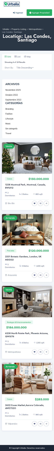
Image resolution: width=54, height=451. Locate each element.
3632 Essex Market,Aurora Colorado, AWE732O (24, 407)
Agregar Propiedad (41, 12)
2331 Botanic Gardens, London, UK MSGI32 (23, 258)
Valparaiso (12, 423)
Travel (8, 133)
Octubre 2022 (11, 95)
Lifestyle (9, 118)
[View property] (46, 203)
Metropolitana (14, 352)
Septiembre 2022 (13, 99)
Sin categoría (11, 128)
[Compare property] (40, 203)
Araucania (12, 275)
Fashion (8, 113)
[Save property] (34, 203)
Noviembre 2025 (13, 90)
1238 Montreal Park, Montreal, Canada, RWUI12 (25, 186)
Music (7, 123)
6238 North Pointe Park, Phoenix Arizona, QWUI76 (26, 335)
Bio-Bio (11, 203)
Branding (9, 109)
